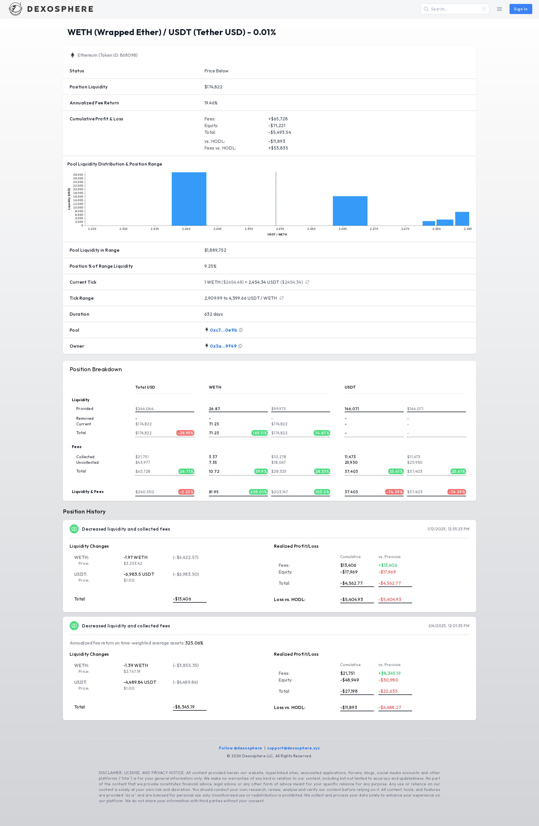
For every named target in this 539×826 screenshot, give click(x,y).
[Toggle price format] (307, 282)
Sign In (521, 9)
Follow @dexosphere (240, 748)
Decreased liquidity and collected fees (126, 529)
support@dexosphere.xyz (293, 748)
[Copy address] (241, 330)
